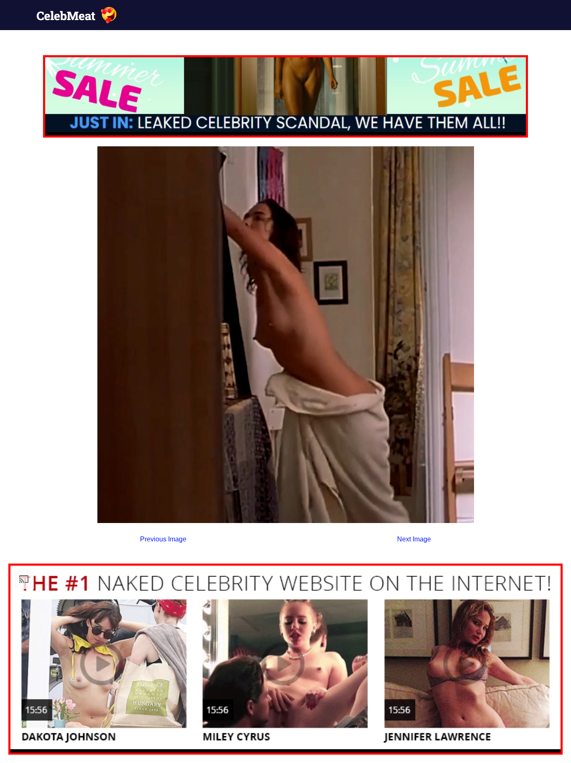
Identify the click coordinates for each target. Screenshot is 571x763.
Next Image (414, 539)
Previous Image (163, 539)
